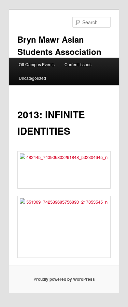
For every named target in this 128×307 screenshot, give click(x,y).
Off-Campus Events (37, 64)
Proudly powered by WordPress (64, 279)
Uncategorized (32, 78)
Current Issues (78, 64)
